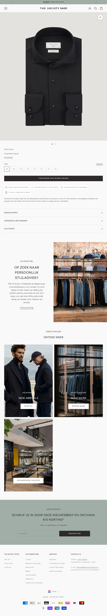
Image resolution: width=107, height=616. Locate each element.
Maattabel (99, 164)
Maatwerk (52, 559)
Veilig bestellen (30, 575)
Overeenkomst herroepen (34, 583)
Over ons (7, 559)
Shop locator (8, 563)
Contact (28, 559)
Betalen (28, 571)
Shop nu (28, 406)
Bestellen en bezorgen (33, 563)
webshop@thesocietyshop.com (87, 567)
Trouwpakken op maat (57, 563)
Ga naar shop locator (28, 480)
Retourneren (29, 567)
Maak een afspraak (55, 571)
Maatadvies (29, 579)
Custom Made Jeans (56, 567)
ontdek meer (78, 406)
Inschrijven (75, 534)
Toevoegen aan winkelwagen (53, 178)
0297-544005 (82, 559)
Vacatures (7, 567)
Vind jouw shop (27, 308)
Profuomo (8, 149)
